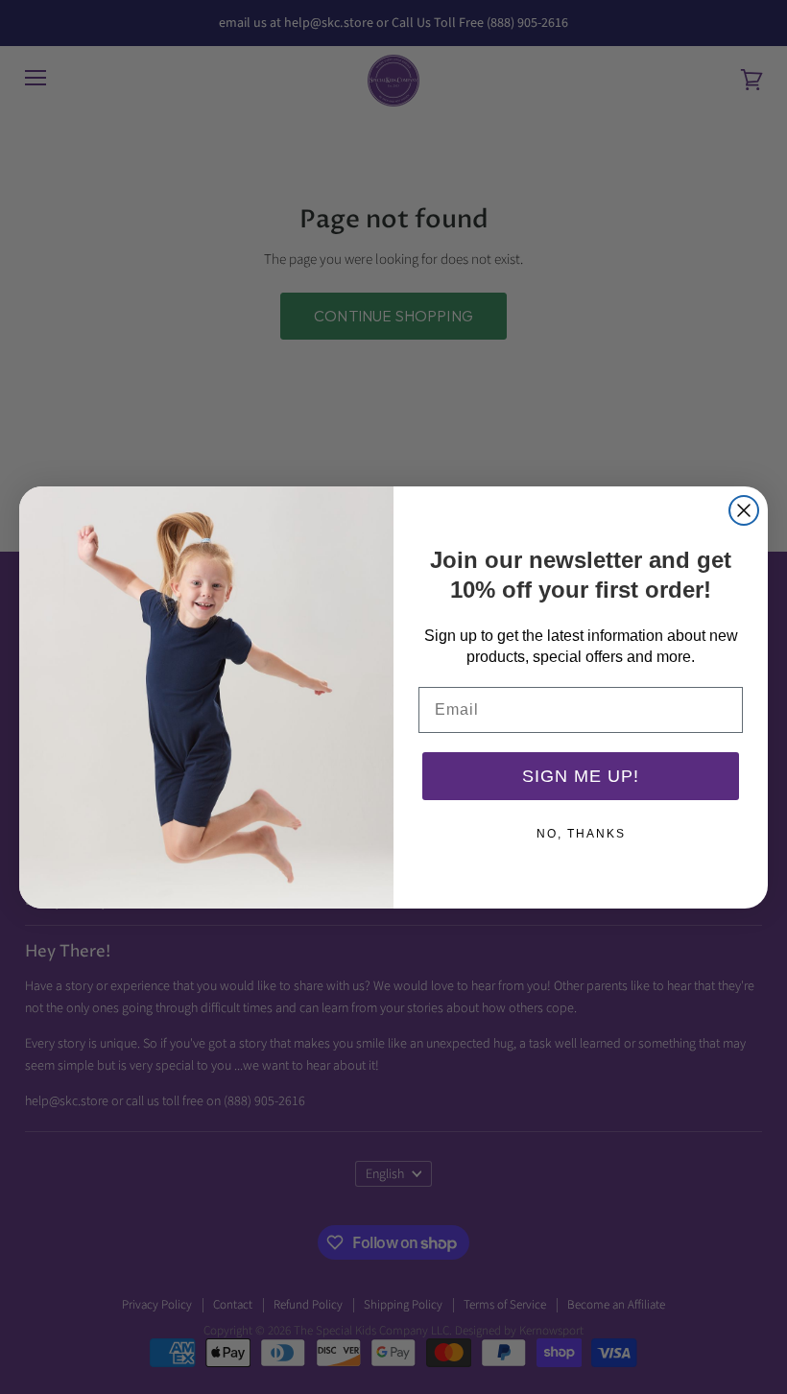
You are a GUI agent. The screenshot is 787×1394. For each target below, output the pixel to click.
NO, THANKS (581, 833)
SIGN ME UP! (580, 776)
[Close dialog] (743, 510)
